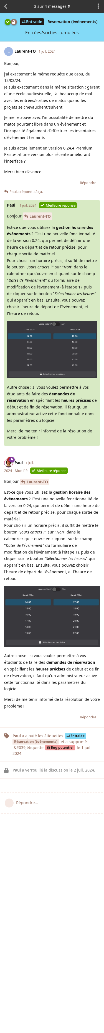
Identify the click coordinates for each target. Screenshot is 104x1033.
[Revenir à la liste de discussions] (5, 6)
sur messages (50, 6)
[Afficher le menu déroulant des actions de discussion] (98, 6)
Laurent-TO (40, 216)
